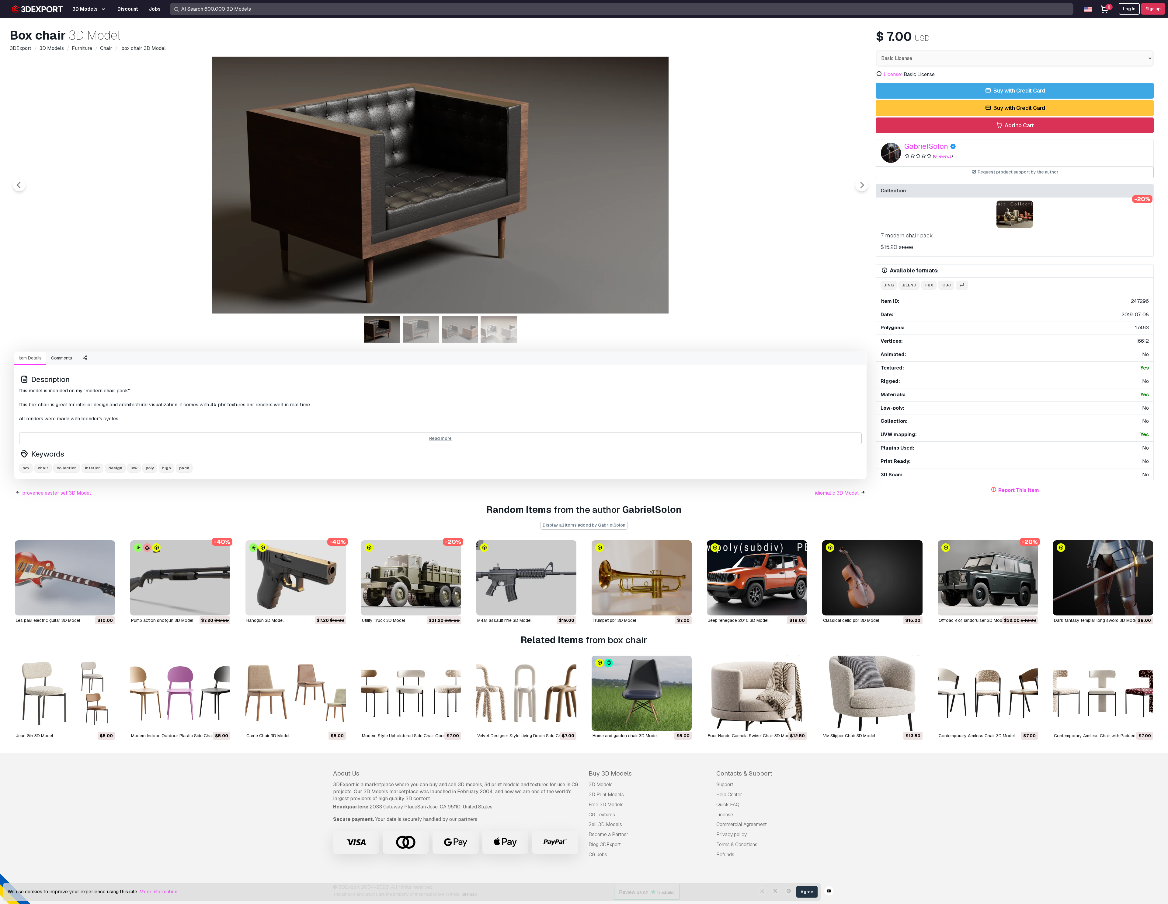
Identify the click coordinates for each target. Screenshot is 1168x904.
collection (67, 468)
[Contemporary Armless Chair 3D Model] (988, 693)
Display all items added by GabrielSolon (584, 525)
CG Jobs (598, 854)
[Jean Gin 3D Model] (65, 693)
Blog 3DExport (605, 844)
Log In (1129, 9)
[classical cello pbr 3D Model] (872, 577)
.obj (946, 285)
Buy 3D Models (610, 773)
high (166, 468)
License (724, 814)
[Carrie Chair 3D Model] (295, 693)
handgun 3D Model (264, 620)
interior (92, 468)
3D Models (601, 784)
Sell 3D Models (605, 824)
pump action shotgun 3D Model (162, 620)
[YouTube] (829, 892)
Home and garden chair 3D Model (625, 735)
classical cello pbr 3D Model (851, 620)
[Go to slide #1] (382, 329)
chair (43, 468)
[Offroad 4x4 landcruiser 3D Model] (988, 577)
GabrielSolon (926, 146)
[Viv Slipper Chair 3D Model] (872, 693)
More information (158, 891)
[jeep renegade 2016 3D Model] (757, 577)
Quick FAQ (727, 804)
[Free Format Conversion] (962, 285)
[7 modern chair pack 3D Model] (1015, 214)
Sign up (1153, 9)
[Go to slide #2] (421, 329)
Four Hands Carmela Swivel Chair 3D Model (750, 735)
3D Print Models (606, 794)
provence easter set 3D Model (56, 493)
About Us (346, 773)
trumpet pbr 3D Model (614, 620)
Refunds (725, 854)
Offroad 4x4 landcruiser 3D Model (972, 620)
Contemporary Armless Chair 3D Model (977, 735)
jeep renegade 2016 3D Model (738, 620)
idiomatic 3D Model (837, 493)
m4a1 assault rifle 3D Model (504, 620)
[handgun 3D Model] (295, 577)
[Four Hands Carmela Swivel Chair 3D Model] (757, 693)
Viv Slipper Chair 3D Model (849, 735)
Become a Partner (608, 834)
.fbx (928, 285)
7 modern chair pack (907, 235)
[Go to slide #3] (460, 329)
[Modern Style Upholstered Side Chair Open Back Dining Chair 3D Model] (411, 693)
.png (889, 285)
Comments (61, 358)
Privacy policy (731, 834)
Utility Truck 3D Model (383, 620)
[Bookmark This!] (106, 607)
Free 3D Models (606, 804)
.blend (909, 285)
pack (184, 468)
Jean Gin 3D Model (34, 735)
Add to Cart (1018, 125)
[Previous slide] (19, 185)
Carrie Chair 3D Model (267, 735)
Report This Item (1018, 490)
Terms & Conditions (736, 844)
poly (150, 468)
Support (724, 784)
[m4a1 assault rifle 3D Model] (526, 577)
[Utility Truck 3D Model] (411, 577)
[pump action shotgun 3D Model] (180, 577)
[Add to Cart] (93, 607)
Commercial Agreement (741, 824)
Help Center (729, 794)
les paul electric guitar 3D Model (48, 620)
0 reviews (943, 156)
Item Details (30, 358)
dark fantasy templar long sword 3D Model (1096, 620)
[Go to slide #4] (499, 329)
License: (893, 74)
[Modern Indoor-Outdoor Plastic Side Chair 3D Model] (180, 693)
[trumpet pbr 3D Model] (642, 577)
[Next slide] (861, 185)
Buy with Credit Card (1018, 90)
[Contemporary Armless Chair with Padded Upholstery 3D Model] (1103, 693)
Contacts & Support (744, 773)
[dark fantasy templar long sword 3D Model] (1103, 577)
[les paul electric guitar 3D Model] (65, 577)
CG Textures (602, 814)
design (115, 468)
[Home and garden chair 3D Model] (642, 693)
